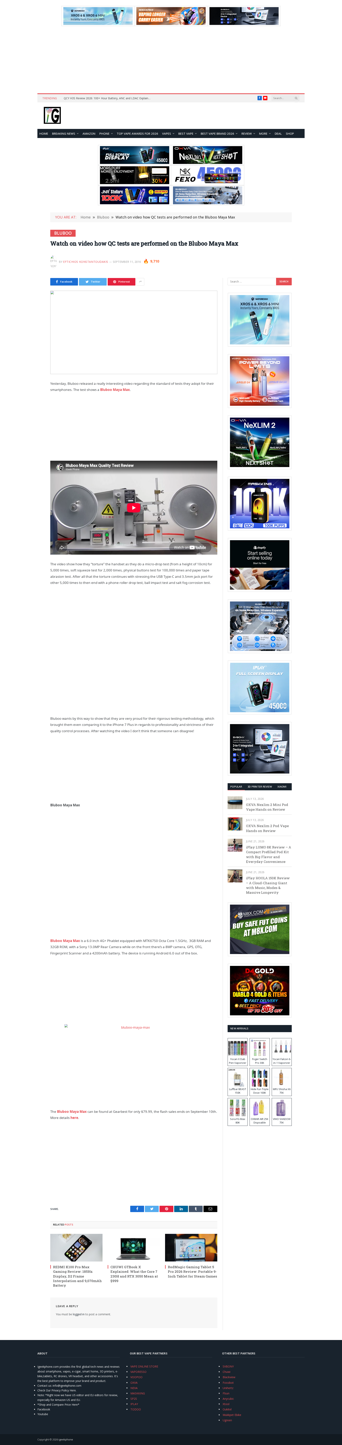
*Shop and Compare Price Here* (58, 1404)
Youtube (42, 1414)
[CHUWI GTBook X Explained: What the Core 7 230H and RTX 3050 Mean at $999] (134, 1248)
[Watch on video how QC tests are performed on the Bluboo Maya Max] (133, 332)
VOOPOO (136, 1377)
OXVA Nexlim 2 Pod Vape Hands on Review (267, 828)
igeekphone (66, 1439)
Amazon (89, 133)
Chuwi (226, 1372)
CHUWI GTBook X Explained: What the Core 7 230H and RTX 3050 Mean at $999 (134, 1274)
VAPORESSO (138, 1372)
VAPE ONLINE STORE (144, 1366)
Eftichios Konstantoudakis (85, 262)
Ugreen (227, 1420)
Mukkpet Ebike (232, 1415)
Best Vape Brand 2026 (217, 133)
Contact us (44, 1385)
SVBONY (228, 1366)
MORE (263, 133)
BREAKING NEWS (63, 133)
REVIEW (246, 133)
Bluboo (63, 233)
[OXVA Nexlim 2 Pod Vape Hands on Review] (235, 823)
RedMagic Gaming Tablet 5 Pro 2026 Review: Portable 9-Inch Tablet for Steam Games (192, 1271)
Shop (290, 133)
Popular (236, 786)
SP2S (133, 1399)
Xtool (226, 1404)
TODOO (135, 1409)
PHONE (104, 133)
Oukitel (227, 1409)
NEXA (134, 1388)
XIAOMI (281, 786)
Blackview (229, 1377)
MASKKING (137, 1393)
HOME (43, 133)
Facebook (43, 1409)
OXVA (134, 1382)
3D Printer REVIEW (260, 786)
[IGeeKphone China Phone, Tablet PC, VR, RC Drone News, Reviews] (52, 116)
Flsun (226, 1393)
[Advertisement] (171, 59)
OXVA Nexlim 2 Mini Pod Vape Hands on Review (267, 807)
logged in (79, 1314)
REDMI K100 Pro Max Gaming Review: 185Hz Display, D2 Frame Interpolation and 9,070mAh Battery (77, 1276)
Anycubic (228, 1399)
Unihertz (228, 1388)
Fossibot (228, 1382)
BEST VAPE (185, 133)
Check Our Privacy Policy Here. (56, 1390)
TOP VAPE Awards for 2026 (137, 133)
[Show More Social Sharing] (140, 282)
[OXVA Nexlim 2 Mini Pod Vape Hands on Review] (235, 802)
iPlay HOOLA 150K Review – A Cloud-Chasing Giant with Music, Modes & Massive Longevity (268, 885)
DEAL (278, 133)
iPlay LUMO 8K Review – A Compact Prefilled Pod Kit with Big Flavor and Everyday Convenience (268, 854)
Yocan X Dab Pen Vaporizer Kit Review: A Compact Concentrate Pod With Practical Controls (108, 98)
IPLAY (134, 1404)
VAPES (166, 133)
